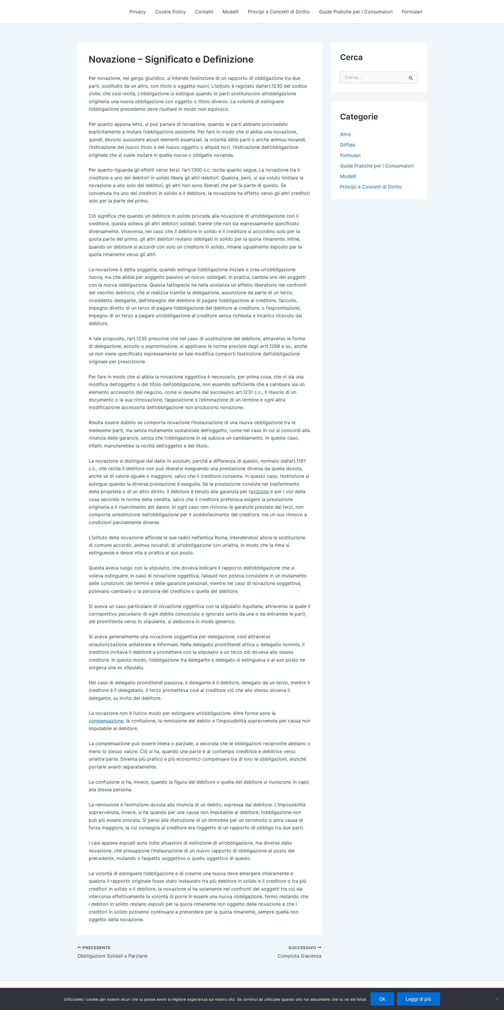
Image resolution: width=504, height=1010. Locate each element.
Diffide (347, 145)
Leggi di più (418, 999)
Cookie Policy (170, 12)
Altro (345, 134)
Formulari (412, 12)
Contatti (204, 12)
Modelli (231, 12)
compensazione (106, 721)
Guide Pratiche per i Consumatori (356, 12)
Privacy (138, 12)
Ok (382, 999)
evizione (260, 491)
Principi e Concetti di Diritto (279, 12)
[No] (497, 999)
